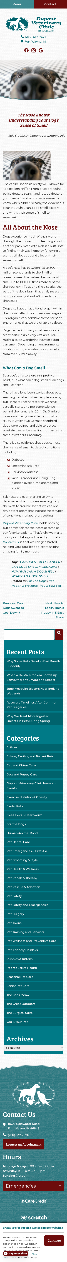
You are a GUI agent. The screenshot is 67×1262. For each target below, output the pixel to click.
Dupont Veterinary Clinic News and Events (32, 786)
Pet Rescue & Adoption (23, 887)
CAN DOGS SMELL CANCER (40, 562)
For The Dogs (36, 581)
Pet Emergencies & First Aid (27, 851)
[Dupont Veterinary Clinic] (33, 24)
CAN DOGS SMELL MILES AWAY (34, 566)
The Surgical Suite (20, 1013)
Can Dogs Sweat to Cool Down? (13, 608)
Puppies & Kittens (20, 959)
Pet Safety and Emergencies (27, 905)
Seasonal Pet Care (20, 977)
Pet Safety (14, 896)
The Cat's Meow (18, 995)
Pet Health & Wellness (23, 869)
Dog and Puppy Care (22, 774)
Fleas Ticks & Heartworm (24, 815)
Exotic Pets (15, 806)
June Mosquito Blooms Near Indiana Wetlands (33, 691)
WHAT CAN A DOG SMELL (30, 576)
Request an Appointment (23, 1144)
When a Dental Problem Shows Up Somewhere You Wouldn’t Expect (32, 677)
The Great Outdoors (21, 1004)
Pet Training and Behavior (25, 932)
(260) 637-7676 (35, 36)
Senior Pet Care (18, 986)
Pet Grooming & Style (22, 860)
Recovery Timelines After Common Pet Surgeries (32, 705)
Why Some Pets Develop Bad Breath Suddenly (33, 664)
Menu (17, 4)
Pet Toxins (14, 923)
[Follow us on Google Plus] (41, 50)
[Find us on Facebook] (26, 50)
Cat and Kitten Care (21, 765)
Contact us (11, 542)
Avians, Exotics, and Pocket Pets (30, 756)
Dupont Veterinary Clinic (21, 523)
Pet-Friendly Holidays (22, 950)
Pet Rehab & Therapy (22, 878)
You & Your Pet (50, 585)
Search (59, 634)
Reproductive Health (22, 968)
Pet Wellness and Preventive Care (31, 941)
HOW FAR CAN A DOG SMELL (32, 571)
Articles (12, 747)
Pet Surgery (15, 914)
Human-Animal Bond (22, 833)
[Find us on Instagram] (33, 50)
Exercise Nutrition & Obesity (27, 797)
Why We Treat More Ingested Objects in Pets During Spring (28, 718)
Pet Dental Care (18, 842)
